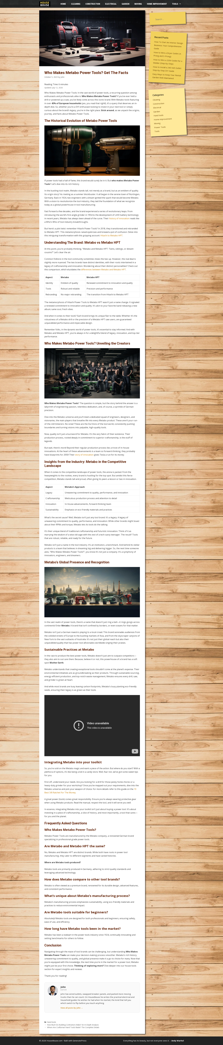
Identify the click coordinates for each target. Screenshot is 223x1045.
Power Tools (160, 127)
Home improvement (157, 4)
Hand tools (51, 1022)
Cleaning (75, 4)
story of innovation (84, 454)
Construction (92, 4)
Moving (138, 4)
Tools (175, 4)
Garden (125, 4)
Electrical (111, 4)
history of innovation (119, 218)
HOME (63, 4)
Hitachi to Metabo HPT (111, 235)
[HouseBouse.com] (45, 4)
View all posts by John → (72, 1008)
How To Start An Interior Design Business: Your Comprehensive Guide (168, 45)
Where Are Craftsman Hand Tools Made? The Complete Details (73, 1027)
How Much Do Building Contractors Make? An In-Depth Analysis (73, 1025)
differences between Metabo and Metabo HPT (103, 269)
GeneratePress (79, 1040)
